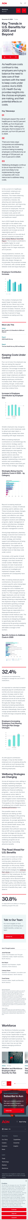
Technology (5, 1162)
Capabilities (16, 1139)
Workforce (5, 9)
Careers (4, 1143)
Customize (13, 1209)
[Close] (26, 1181)
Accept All (14, 1217)
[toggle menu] (25, 3)
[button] (14, 936)
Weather (4, 1165)
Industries (16, 1143)
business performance (9, 807)
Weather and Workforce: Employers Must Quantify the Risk (12, 1070)
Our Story (5, 1139)
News (3, 1149)
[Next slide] (9, 1083)
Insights (15, 1146)
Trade (3, 1158)
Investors (4, 1146)
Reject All (14, 1213)
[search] (21, 3)
